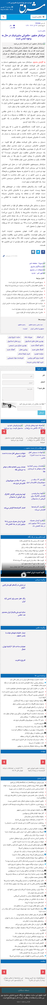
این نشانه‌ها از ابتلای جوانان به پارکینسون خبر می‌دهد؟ (13, 979)
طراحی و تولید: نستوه (23, 1001)
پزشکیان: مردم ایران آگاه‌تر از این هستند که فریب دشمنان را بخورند (25, 824)
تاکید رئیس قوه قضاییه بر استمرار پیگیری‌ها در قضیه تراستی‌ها (24, 880)
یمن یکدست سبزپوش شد (35, 710)
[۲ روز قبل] (34, 430)
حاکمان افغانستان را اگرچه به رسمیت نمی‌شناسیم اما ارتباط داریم (25, 286)
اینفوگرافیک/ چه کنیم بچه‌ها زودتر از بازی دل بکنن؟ (35, 979)
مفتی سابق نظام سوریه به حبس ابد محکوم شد (29, 906)
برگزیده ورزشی (40, 579)
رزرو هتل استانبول (14, 341)
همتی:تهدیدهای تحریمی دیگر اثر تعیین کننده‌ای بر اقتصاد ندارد (23, 845)
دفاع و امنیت (37, 16)
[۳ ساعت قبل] (35, 589)
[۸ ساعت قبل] (34, 970)
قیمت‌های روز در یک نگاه (36, 537)
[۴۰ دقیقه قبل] (35, 457)
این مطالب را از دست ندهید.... (34, 448)
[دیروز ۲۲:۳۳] (35, 498)
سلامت (42, 961)
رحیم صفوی (21, 324)
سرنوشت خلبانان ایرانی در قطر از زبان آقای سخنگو (27, 829)
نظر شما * (41, 388)
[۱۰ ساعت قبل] (12, 970)
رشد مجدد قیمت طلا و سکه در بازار (32, 547)
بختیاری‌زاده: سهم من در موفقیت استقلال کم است (27, 730)
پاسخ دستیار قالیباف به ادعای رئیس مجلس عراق (28, 704)
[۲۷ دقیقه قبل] (12, 760)
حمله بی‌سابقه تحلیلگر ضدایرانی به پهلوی (30, 746)
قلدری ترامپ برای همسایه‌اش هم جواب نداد (29, 933)
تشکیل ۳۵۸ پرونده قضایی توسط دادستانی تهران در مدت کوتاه (23, 785)
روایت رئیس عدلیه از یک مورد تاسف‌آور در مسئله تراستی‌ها (25, 874)
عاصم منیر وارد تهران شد (36, 893)
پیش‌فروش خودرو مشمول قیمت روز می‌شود (14, 439)
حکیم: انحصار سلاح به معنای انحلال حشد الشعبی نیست (26, 801)
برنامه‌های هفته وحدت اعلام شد (33, 921)
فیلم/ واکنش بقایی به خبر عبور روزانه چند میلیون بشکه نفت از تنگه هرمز (25, 885)
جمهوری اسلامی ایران (37, 328)
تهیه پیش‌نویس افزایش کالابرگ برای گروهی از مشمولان (15, 496)
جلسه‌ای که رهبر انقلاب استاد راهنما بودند (30, 914)
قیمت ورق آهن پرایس (35, 358)
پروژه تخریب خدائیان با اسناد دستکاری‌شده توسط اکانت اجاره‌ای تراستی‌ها (24, 805)
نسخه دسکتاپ (23, 990)
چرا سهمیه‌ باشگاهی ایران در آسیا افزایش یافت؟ (28, 936)
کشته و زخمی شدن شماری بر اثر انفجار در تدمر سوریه (26, 789)
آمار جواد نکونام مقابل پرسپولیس (33, 813)
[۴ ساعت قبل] (35, 471)
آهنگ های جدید (37, 349)
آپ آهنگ (40, 337)
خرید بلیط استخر (24, 353)
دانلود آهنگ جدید (37, 345)
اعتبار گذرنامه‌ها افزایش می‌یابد (14, 507)
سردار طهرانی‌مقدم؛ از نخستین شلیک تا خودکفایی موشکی (24, 291)
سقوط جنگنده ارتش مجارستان (34, 816)
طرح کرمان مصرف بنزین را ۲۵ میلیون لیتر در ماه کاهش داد (15, 523)
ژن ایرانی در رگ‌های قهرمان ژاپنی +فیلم (13, 586)
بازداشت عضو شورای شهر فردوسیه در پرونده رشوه (36, 769)
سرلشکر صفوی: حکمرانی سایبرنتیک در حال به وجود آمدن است (23, 37)
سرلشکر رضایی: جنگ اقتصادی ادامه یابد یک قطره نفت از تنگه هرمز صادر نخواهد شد (25, 684)
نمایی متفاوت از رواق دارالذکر (34, 733)
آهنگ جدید (11, 349)
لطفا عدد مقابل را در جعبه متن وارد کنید (32, 404)
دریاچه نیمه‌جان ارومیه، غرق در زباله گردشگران (29, 700)
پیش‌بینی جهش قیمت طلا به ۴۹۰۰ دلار (31, 554)
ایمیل (43, 381)
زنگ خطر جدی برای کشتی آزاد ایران (14, 600)
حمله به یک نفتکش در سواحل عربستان (31, 899)
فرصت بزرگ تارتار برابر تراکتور (34, 835)
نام (44, 375)
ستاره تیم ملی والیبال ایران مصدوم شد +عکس (13, 614)
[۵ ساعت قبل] (35, 664)
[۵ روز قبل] (12, 430)
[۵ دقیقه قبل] (34, 760)
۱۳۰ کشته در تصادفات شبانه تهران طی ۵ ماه (13, 769)
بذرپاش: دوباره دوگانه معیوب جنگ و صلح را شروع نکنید (26, 864)
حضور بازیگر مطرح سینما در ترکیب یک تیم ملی (29, 851)
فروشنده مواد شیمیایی (15, 358)
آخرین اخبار (41, 778)
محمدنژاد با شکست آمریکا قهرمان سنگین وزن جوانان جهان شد (23, 713)
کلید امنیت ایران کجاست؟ (34, 572)
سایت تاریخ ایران (14, 337)
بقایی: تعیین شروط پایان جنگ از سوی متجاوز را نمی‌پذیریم (25, 940)
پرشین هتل (23, 349)
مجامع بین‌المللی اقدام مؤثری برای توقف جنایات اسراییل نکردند (22, 294)
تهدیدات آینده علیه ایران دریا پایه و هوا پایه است (27, 309)
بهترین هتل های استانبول (34, 341)
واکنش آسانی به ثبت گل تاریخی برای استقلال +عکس (26, 838)
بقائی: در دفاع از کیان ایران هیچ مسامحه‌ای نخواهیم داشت (25, 688)
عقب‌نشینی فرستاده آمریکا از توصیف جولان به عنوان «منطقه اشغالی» (25, 928)
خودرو (43, 421)
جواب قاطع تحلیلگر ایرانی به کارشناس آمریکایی (29, 896)
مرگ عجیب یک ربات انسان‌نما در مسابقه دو (30, 726)
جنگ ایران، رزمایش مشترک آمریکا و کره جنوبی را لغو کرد (25, 889)
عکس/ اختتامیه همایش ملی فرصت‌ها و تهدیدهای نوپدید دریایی (25, 299)
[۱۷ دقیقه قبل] (35, 637)
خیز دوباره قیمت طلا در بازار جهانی (33, 544)
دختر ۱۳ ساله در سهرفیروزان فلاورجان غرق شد (15, 482)
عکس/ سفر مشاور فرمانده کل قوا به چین (29, 312)
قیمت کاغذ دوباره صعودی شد (34, 557)
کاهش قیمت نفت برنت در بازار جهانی (31, 943)
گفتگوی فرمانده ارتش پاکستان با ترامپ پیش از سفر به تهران (24, 918)
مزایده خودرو (39, 353)
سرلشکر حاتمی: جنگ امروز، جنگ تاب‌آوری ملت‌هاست (26, 867)
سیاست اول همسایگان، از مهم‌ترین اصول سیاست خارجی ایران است (23, 304)
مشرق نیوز (26, 6)
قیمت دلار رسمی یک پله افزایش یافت (31, 541)
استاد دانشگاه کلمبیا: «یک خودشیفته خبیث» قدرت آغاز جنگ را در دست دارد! (24, 910)
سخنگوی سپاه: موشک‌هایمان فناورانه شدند (30, 858)
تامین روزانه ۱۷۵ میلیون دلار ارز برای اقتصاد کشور (28, 949)
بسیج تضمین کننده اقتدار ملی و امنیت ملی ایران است (25, 282)
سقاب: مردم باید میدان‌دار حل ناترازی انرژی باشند (28, 739)
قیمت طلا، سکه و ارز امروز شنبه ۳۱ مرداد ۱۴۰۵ (28, 560)
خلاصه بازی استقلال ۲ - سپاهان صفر (32, 717)
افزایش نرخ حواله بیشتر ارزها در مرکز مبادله (29, 550)
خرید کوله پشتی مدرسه (35, 362)
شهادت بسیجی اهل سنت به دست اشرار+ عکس (13, 455)
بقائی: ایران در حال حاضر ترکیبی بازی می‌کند (29, 924)
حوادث (43, 751)
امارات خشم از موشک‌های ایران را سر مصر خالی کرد (27, 679)
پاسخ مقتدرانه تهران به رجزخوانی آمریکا (31, 848)
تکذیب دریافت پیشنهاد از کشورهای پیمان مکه (29, 946)
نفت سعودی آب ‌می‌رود (36, 743)
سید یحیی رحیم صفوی (36, 324)
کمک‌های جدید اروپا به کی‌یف (34, 902)
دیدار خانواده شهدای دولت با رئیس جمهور (15, 634)
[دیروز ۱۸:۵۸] (35, 525)
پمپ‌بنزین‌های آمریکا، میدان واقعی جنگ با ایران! (28, 854)
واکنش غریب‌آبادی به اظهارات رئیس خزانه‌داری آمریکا (27, 956)
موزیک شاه (28, 337)
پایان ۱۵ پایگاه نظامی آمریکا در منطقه (32, 736)
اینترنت (25, 328)
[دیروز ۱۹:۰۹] (35, 512)
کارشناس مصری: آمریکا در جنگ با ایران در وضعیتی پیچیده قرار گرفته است (25, 696)
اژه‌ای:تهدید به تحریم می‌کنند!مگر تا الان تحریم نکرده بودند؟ (24, 861)
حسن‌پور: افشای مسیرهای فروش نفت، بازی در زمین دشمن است (23, 692)
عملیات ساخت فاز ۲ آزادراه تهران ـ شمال (13, 648)
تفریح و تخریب (20, 660)
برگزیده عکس (40, 627)
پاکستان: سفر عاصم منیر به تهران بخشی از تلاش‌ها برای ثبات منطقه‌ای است (25, 796)
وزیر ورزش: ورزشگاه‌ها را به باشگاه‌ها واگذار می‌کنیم (27, 782)
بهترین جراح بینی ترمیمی (18, 345)
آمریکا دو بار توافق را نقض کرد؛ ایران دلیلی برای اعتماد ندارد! (24, 832)
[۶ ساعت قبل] (35, 484)
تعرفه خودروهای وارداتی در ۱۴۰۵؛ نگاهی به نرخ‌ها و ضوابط (35, 440)
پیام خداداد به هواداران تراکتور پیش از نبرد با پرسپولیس (26, 871)
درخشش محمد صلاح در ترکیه (34, 877)
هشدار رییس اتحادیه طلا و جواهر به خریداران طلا (14, 468)
